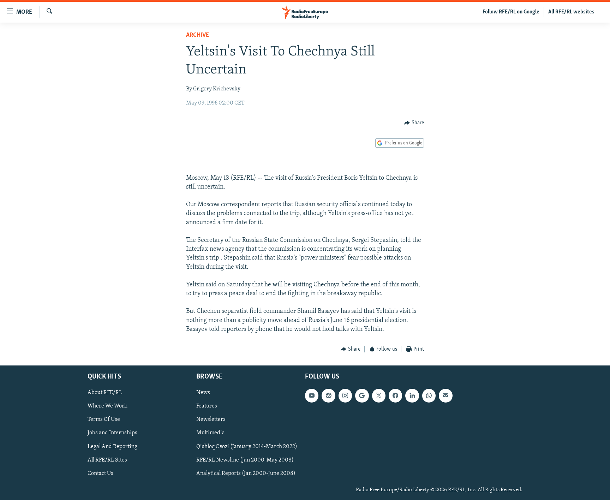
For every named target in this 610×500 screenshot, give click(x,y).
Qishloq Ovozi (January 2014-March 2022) (246, 446)
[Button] (414, 122)
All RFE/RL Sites (107, 460)
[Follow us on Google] (362, 395)
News (203, 392)
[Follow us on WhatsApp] (429, 395)
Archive (197, 35)
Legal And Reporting (112, 446)
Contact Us (100, 473)
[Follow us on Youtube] (311, 395)
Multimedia (210, 433)
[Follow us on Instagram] (345, 395)
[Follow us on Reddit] (328, 395)
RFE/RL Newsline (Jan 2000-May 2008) (245, 460)
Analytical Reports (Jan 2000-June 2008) (245, 473)
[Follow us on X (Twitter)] (378, 395)
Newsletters (211, 419)
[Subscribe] (445, 395)
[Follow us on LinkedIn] (412, 395)
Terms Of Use (104, 419)
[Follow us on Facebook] (395, 395)
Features (206, 406)
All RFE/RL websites (571, 12)
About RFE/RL (105, 392)
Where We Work (107, 406)
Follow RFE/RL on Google (511, 12)
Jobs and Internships (112, 433)
